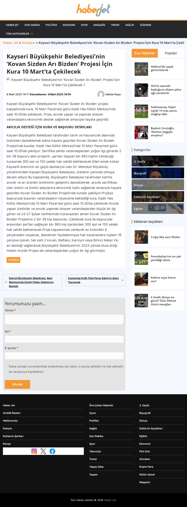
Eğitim (138, 209)
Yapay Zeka (96, 466)
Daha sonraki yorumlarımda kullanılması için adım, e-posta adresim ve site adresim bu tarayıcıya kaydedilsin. (66, 369)
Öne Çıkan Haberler (101, 405)
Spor (84, 25)
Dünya (138, 185)
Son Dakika (32, 25)
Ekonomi (69, 25)
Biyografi (140, 173)
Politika (51, 25)
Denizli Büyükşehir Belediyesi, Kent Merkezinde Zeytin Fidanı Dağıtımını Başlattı (31, 282)
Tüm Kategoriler (17, 33)
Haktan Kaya (113, 94)
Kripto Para (146, 466)
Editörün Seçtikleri (146, 197)
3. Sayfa (139, 161)
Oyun (92, 412)
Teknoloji (95, 451)
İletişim (7, 428)
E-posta (11, 348)
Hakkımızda (10, 420)
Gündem (145, 25)
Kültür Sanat (147, 474)
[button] (31, 33)
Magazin (99, 25)
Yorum (10, 310)
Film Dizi (144, 451)
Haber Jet (12, 25)
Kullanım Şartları (13, 436)
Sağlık (129, 25)
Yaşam (93, 474)
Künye (7, 443)
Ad (8, 331)
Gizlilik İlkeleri (11, 412)
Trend (115, 25)
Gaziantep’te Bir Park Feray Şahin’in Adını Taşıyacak (93, 280)
